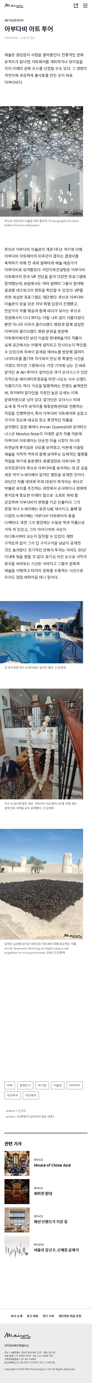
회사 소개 (16, 1316)
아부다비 (74, 1085)
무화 (10, 1085)
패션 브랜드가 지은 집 (51, 1221)
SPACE (38, 1160)
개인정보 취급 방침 (70, 1316)
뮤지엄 (42, 1085)
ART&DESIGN (13, 20)
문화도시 (25, 1085)
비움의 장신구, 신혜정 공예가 (56, 1250)
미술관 (58, 1085)
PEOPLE (39, 1245)
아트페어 (30, 1095)
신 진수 (31, 38)
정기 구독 (48, 1316)
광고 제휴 (32, 1316)
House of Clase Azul (52, 1165)
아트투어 (12, 1095)
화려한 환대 (43, 1193)
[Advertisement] (46, 1030)
